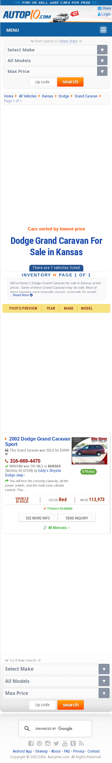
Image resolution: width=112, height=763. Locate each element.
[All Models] (56, 60)
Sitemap (41, 751)
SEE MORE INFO (38, 518)
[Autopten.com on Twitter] (56, 743)
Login (106, 14)
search (70, 82)
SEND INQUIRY (77, 518)
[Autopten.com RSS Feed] (81, 743)
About (56, 751)
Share (106, 8)
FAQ (67, 751)
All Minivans (57, 527)
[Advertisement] (56, 164)
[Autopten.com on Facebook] (31, 743)
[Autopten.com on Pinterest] (39, 743)
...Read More (20, 295)
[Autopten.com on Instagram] (47, 743)
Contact (94, 751)
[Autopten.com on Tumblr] (73, 743)
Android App (22, 751)
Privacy (78, 751)
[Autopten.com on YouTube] (64, 743)
